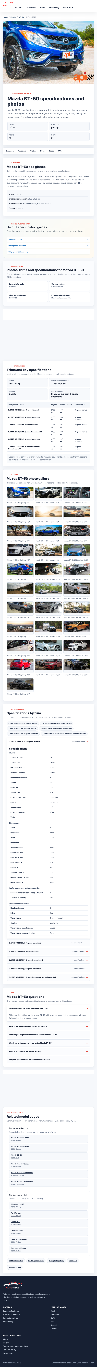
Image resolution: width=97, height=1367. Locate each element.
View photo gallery (56, 1261)
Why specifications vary (48, 252)
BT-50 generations (36, 1261)
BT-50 (21, 17)
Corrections (8, 1353)
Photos (33, 151)
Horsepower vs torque (48, 246)
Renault (54, 1325)
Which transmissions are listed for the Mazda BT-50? (30, 1043)
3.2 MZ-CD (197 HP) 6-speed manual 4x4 (25, 432)
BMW (53, 1318)
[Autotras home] (12, 1286)
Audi (53, 1311)
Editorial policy (9, 1350)
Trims (42, 151)
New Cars (67, 7)
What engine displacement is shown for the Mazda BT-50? (33, 1035)
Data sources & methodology (15, 1346)
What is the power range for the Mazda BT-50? (28, 1026)
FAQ (60, 151)
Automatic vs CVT (48, 239)
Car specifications (11, 1311)
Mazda (13, 17)
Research (22, 151)
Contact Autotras (10, 1318)
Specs (51, 151)
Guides (6, 1343)
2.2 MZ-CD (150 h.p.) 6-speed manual (23, 410)
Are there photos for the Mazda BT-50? (25, 1051)
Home (5, 17)
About (5, 1339)
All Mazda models (16, 1261)
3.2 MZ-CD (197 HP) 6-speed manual (23, 424)
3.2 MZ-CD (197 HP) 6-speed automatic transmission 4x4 (64, 734)
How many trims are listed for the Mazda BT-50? (28, 1008)
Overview (10, 151)
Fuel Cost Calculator (11, 1314)
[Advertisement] (48, 336)
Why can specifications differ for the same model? (29, 1060)
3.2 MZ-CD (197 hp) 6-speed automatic (24, 439)
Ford (53, 1321)
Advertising (8, 1321)
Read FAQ (73, 1261)
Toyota (54, 1329)
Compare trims (15, 1267)
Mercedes (55, 1314)
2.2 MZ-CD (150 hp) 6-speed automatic (24, 417)
